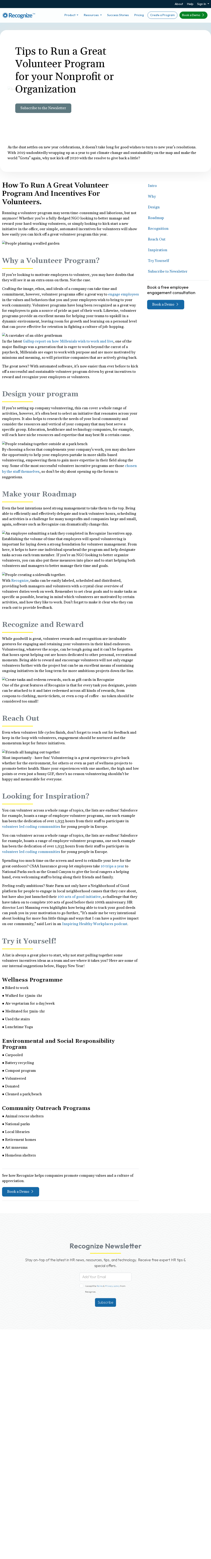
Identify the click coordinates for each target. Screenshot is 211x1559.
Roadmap (156, 218)
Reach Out (156, 239)
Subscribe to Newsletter (168, 271)
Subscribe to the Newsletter (43, 108)
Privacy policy (112, 1286)
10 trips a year (112, 866)
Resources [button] (91, 15)
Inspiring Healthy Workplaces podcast (94, 924)
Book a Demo (191, 15)
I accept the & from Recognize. (105, 1289)
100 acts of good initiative (79, 896)
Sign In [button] (202, 4)
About (179, 4)
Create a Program (162, 15)
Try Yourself (158, 260)
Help (190, 4)
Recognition (158, 228)
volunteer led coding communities (31, 826)
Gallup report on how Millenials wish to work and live (68, 341)
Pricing (139, 15)
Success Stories (118, 15)
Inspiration (157, 250)
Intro (152, 185)
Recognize (20, 580)
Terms (100, 1286)
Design (154, 207)
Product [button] (70, 15)
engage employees (123, 294)
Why (152, 196)
